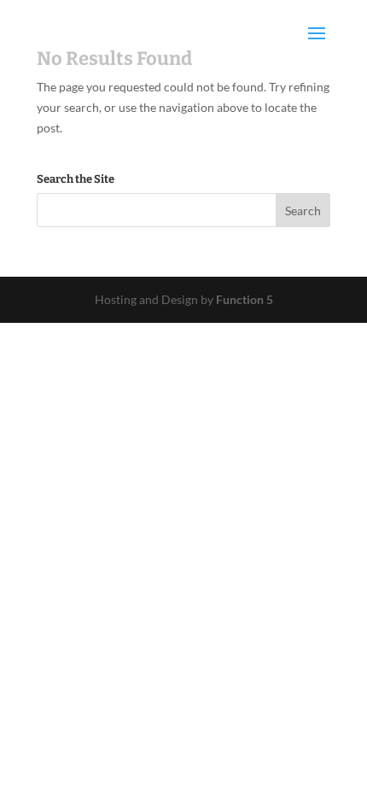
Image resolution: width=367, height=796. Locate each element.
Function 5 (244, 299)
